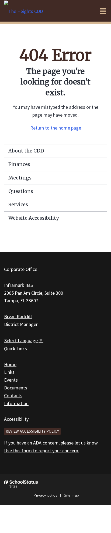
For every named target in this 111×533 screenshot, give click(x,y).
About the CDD (26, 151)
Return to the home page (55, 128)
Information (16, 403)
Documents (15, 388)
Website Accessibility (33, 218)
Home (10, 364)
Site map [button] (71, 495)
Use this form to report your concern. (41, 450)
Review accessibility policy (32, 431)
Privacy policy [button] (45, 495)
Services (18, 204)
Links (9, 372)
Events (11, 380)
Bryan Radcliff (18, 316)
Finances (19, 164)
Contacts (13, 395)
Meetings (20, 178)
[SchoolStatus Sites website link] (21, 484)
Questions (20, 191)
